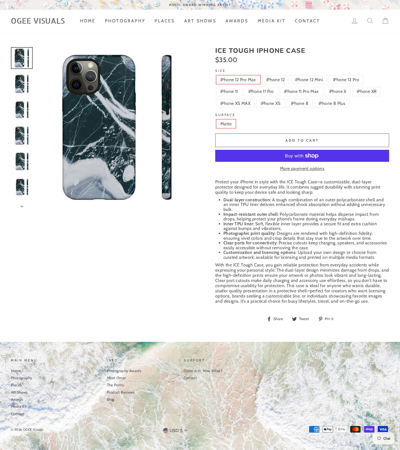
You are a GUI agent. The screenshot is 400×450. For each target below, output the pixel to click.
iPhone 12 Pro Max (238, 79)
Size (220, 70)
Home (88, 20)
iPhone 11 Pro (261, 91)
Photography (125, 20)
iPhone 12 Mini (309, 79)
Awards (237, 20)
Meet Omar (116, 378)
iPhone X (337, 91)
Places (165, 20)
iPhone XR (367, 91)
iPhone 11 (229, 91)
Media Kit (272, 20)
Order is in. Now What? (203, 371)
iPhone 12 (275, 79)
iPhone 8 (299, 103)
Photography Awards (124, 371)
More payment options (302, 168)
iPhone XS (271, 103)
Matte (226, 123)
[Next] (22, 205)
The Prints (115, 385)
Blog (110, 399)
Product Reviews (121, 392)
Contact (307, 20)
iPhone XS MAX (235, 103)
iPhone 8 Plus (332, 103)
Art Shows (200, 20)
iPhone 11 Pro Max (301, 91)
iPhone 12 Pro (346, 79)
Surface (225, 115)
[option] (200, 5)
